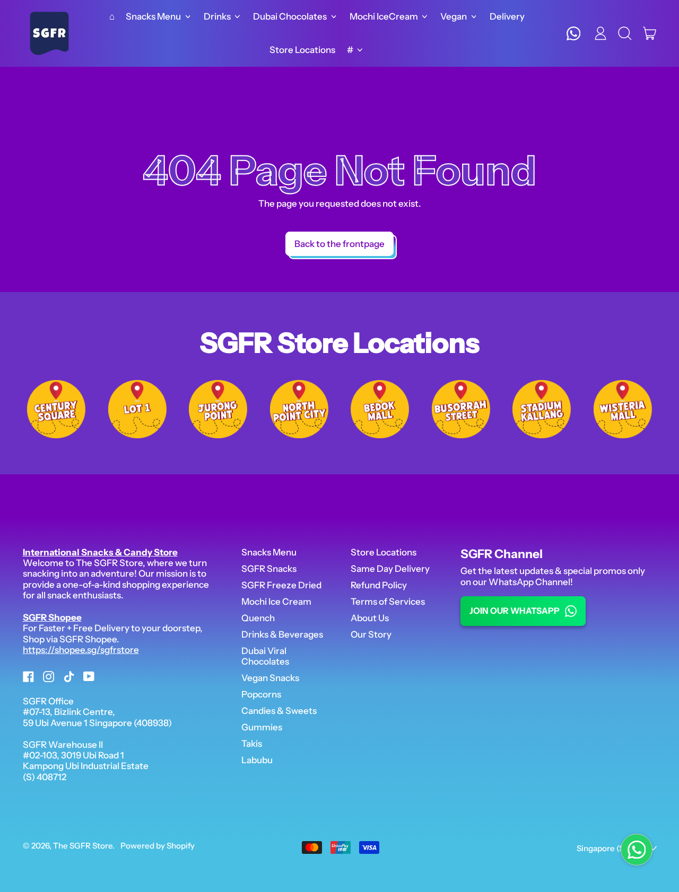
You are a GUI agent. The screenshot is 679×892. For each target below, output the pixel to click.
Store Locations (302, 50)
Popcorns (261, 694)
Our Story (371, 634)
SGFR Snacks (269, 568)
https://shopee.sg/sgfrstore (81, 649)
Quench (258, 618)
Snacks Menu (269, 552)
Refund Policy (379, 585)
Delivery (507, 16)
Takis (251, 743)
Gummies (261, 727)
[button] (625, 33)
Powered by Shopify (157, 846)
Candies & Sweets (279, 710)
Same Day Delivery (390, 568)
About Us (370, 618)
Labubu (257, 760)
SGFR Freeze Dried (281, 585)
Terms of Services (388, 601)
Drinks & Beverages (282, 634)
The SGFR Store (82, 846)
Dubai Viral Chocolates (265, 656)
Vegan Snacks (270, 678)
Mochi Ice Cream (276, 601)
